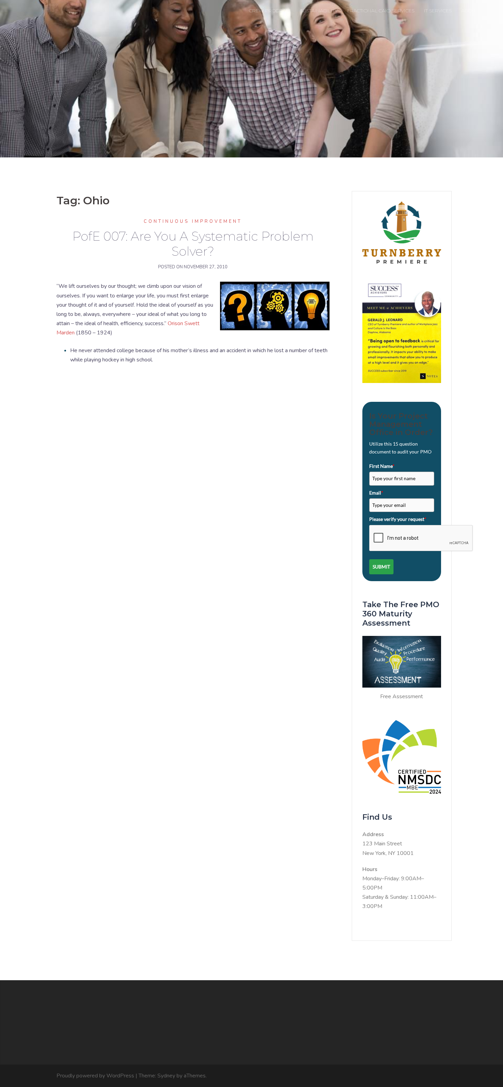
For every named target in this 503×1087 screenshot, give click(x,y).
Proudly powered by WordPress (95, 1075)
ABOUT (469, 11)
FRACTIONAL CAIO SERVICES (380, 11)
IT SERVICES (438, 11)
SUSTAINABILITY (319, 11)
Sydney (166, 1075)
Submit (381, 567)
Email (376, 493)
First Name (382, 466)
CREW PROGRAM (270, 11)
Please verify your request (397, 519)
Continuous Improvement (193, 221)
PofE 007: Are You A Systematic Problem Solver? (193, 244)
